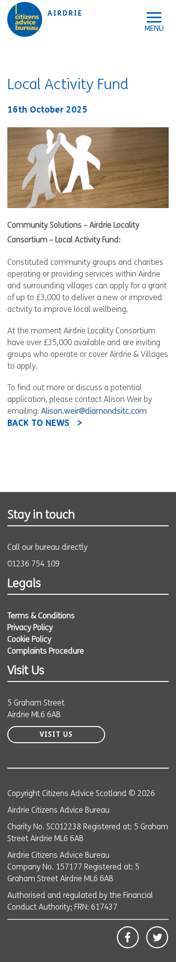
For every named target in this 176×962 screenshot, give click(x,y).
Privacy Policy (30, 628)
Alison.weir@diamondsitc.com (94, 412)
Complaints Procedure (45, 652)
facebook (128, 937)
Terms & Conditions (41, 616)
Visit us (56, 735)
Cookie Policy (29, 640)
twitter (157, 937)
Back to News (38, 424)
